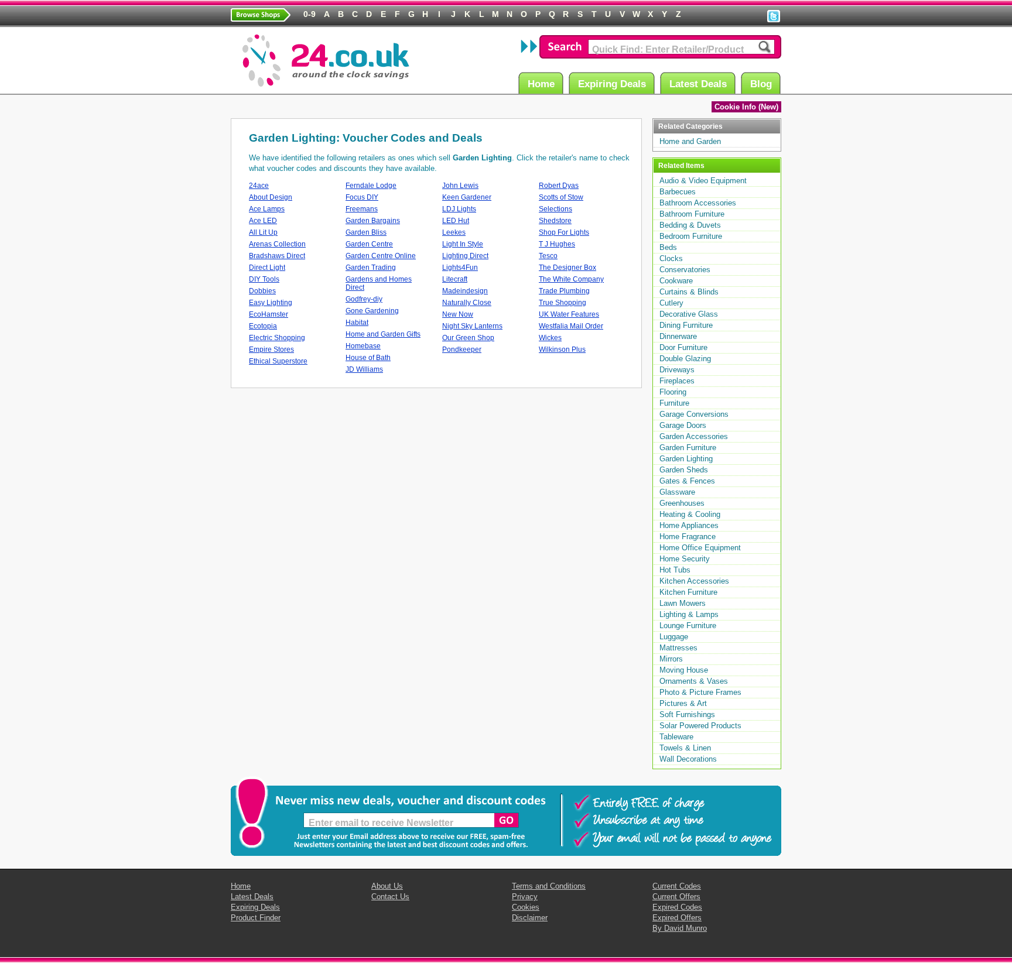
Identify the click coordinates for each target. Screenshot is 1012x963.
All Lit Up (263, 232)
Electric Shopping (277, 338)
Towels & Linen (685, 747)
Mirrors (671, 658)
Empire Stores (271, 349)
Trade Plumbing (564, 291)
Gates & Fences (687, 481)
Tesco (548, 256)
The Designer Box (567, 267)
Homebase (363, 346)
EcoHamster (268, 314)
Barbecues (677, 191)
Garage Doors (682, 425)
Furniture (674, 403)
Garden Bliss (366, 232)
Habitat (357, 322)
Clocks (671, 258)
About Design (270, 197)
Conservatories (684, 269)
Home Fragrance (687, 536)
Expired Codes (677, 907)
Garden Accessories (693, 436)
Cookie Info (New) (746, 106)
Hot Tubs (674, 570)
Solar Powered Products (700, 725)
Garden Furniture (687, 447)
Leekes (454, 232)
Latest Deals (698, 84)
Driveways (677, 369)
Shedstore (555, 221)
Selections (555, 209)
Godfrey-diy (364, 299)
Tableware (676, 736)
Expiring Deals (612, 84)
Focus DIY (362, 197)
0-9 (309, 14)
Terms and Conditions (549, 886)
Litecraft (454, 279)
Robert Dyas (559, 185)
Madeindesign (465, 291)
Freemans (362, 209)
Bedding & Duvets (690, 225)
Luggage (673, 636)
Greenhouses (682, 503)
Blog (761, 84)
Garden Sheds (683, 469)
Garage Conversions (694, 414)
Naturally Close (466, 303)
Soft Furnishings (687, 714)
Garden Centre (369, 244)
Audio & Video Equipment (703, 180)
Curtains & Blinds (689, 291)
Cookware (676, 280)
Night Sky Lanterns (472, 326)
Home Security (684, 558)
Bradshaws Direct (277, 256)
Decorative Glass (688, 314)
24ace (259, 185)
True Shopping (562, 303)
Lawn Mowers (682, 603)
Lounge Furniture (687, 625)
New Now (457, 314)
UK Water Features (569, 314)
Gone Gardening (372, 311)
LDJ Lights (459, 209)
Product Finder (256, 917)
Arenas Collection (277, 244)
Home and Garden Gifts (383, 334)
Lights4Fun (460, 267)
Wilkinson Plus (562, 349)
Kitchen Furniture (688, 592)
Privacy (525, 896)
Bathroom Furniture (691, 214)
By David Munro (679, 928)
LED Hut (455, 221)
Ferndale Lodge (371, 185)
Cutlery (671, 303)
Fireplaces (677, 380)
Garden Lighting (686, 458)
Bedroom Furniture (690, 236)
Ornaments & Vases (693, 681)
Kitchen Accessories (694, 581)
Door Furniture (683, 347)
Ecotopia (263, 326)
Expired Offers (677, 917)
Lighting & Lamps (689, 614)
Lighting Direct (465, 256)
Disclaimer (530, 917)
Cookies (525, 907)
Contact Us (390, 896)
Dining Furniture (686, 325)
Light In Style (462, 244)
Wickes (550, 338)
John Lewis (460, 185)
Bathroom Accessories (697, 202)
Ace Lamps (267, 209)
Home (541, 84)
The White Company (571, 279)
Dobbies (262, 291)
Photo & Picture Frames (700, 692)
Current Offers (676, 896)
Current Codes (676, 886)
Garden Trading (371, 267)
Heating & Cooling (689, 514)
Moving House (683, 670)
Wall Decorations (688, 759)
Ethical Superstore (278, 361)
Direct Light (267, 267)
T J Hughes (557, 244)
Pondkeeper (461, 349)
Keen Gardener (466, 197)
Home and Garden (690, 141)
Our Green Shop (468, 338)
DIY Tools (264, 279)
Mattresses (678, 647)
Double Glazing (685, 358)
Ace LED (263, 221)
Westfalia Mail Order (571, 326)
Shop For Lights (564, 232)
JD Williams (364, 369)
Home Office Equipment (700, 547)
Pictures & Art (683, 703)
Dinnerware (678, 336)
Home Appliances (689, 525)
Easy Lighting (270, 303)
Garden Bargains (373, 221)
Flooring (672, 392)
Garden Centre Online (381, 256)
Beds (668, 247)
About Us (387, 886)
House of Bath (368, 358)
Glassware (677, 492)
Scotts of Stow (561, 197)
